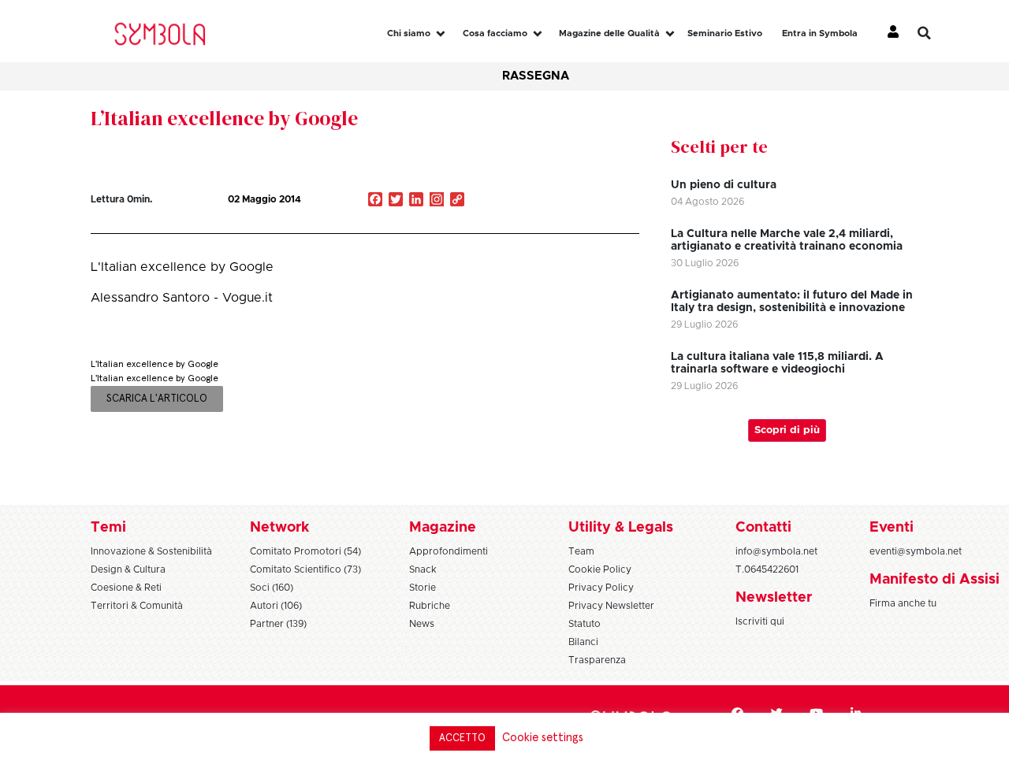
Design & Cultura (128, 569)
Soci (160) (271, 587)
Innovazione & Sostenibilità (151, 551)
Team (581, 551)
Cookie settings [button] (542, 738)
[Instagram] (436, 201)
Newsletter (773, 598)
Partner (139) (278, 624)
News (421, 624)
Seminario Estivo (724, 33)
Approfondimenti (448, 551)
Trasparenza (597, 660)
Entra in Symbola (820, 33)
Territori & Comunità (137, 605)
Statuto (584, 624)
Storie (422, 587)
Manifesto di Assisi (934, 580)
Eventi (891, 528)
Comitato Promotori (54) (305, 551)
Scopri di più (787, 430)
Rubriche (429, 605)
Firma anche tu (902, 603)
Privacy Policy (601, 587)
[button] (935, 33)
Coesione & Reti (126, 587)
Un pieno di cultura (723, 185)
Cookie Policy (599, 569)
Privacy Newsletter (611, 605)
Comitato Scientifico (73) (305, 569)
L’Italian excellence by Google (224, 118)
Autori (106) (276, 605)
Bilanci (583, 642)
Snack (423, 569)
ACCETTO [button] (462, 738)
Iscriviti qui (759, 621)
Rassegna (535, 76)
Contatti (763, 528)
